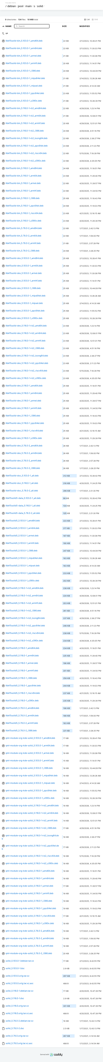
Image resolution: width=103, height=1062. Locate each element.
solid (40, 6)
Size (64, 26)
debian (11, 6)
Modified (85, 26)
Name (8, 26)
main (28, 6)
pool (20, 6)
